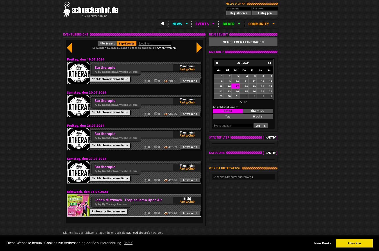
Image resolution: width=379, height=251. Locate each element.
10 (237, 81)
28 (270, 91)
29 (221, 96)
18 (246, 86)
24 (237, 91)
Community (258, 23)
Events (202, 23)
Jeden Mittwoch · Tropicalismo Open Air (128, 200)
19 (254, 86)
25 (246, 91)
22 (221, 91)
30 (229, 96)
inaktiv (270, 137)
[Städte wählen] (166, 48)
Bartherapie (105, 67)
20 (262, 86)
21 (270, 86)
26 (254, 91)
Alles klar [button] (354, 243)
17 (237, 86)
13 (262, 81)
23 (229, 91)
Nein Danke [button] (322, 243)
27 (262, 91)
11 (246, 81)
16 (229, 86)
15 (221, 86)
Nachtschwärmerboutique (110, 79)
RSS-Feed (132, 232)
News (177, 23)
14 (270, 81)
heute (243, 102)
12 (254, 81)
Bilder (228, 23)
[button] (238, 13)
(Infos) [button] (128, 243)
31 (237, 96)
